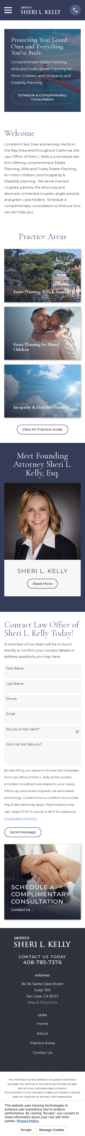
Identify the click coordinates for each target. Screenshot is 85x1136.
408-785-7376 (42, 962)
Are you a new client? (23, 729)
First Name (15, 669)
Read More (42, 583)
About (42, 1033)
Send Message (23, 832)
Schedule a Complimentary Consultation (42, 97)
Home (42, 1023)
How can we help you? (24, 744)
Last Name (15, 684)
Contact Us (42, 1052)
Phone (11, 699)
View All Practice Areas (42, 429)
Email (10, 714)
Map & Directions (42, 1002)
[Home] (41, 10)
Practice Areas (42, 1043)
